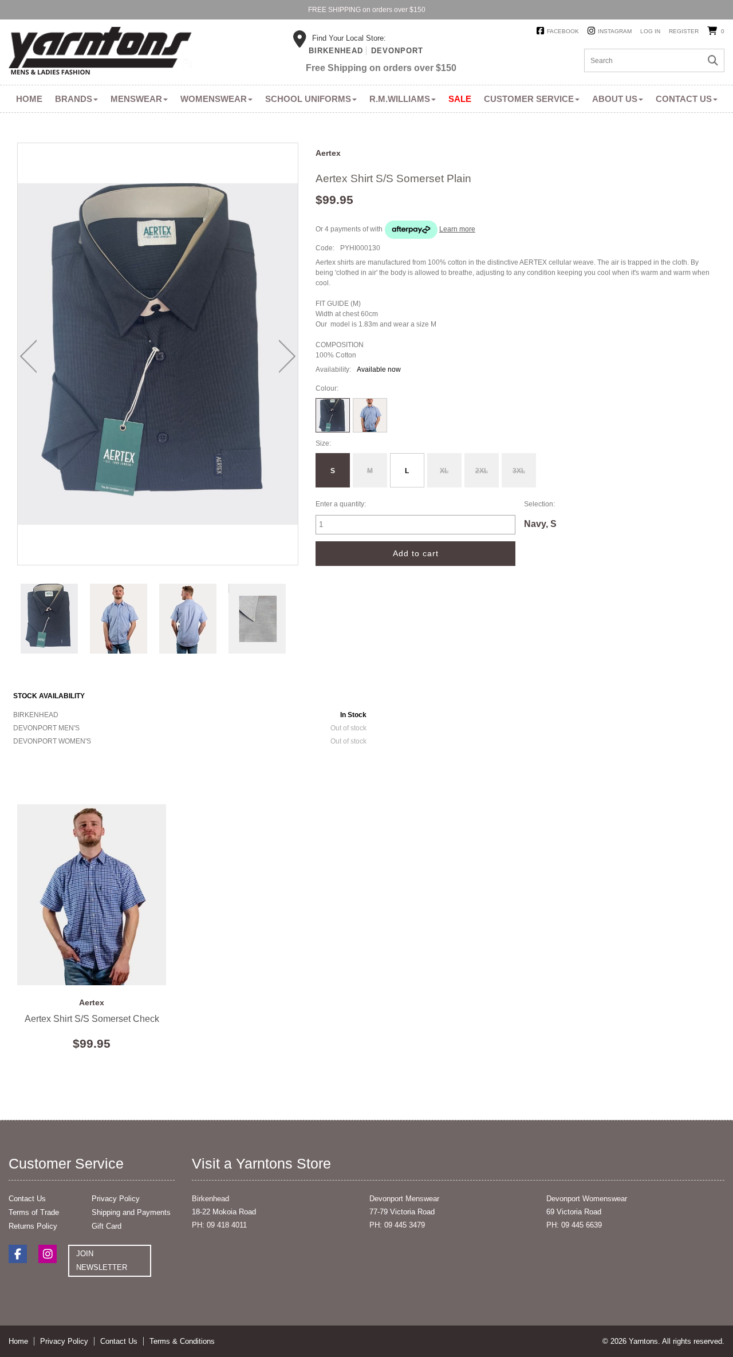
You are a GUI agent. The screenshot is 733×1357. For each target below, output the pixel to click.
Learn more (457, 229)
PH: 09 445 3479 (397, 1225)
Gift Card (106, 1226)
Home (29, 99)
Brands (73, 99)
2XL (481, 471)
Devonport (397, 50)
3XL (519, 471)
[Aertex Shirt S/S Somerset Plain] (49, 618)
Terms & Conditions (182, 1341)
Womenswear (213, 99)
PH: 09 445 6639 (574, 1225)
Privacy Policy (116, 1198)
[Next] (287, 356)
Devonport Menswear (404, 1198)
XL (444, 471)
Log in (650, 31)
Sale (459, 99)
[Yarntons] (100, 52)
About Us (614, 99)
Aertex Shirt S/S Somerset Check (91, 895)
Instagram (615, 31)
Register (684, 31)
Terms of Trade (34, 1212)
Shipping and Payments (131, 1212)
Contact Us (684, 99)
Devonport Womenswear (586, 1198)
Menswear (136, 99)
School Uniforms (308, 99)
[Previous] (28, 356)
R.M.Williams (399, 99)
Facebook (563, 31)
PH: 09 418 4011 (219, 1225)
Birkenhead (336, 50)
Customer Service (529, 99)
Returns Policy (33, 1226)
